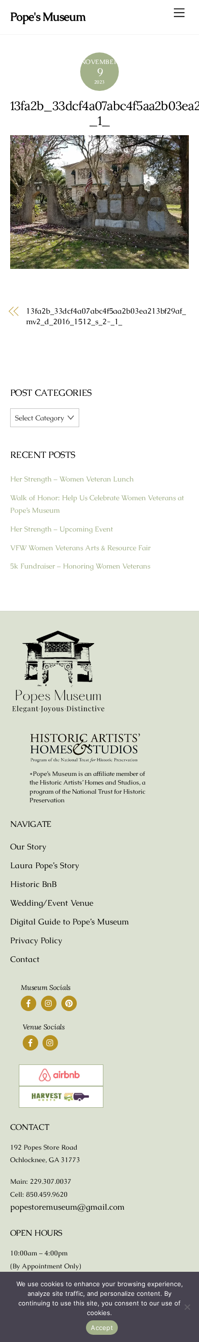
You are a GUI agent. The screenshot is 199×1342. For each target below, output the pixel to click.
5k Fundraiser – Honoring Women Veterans (80, 565)
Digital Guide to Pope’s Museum (69, 921)
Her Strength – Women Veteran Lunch (72, 478)
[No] (187, 1307)
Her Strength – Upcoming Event (61, 528)
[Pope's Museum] (58, 711)
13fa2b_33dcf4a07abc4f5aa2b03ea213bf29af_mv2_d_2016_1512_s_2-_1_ (106, 316)
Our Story (28, 846)
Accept (102, 1327)
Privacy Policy (36, 940)
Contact (25, 959)
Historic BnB (33, 884)
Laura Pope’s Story (44, 865)
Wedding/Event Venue (51, 903)
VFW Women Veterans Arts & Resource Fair (80, 547)
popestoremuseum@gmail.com (67, 1207)
